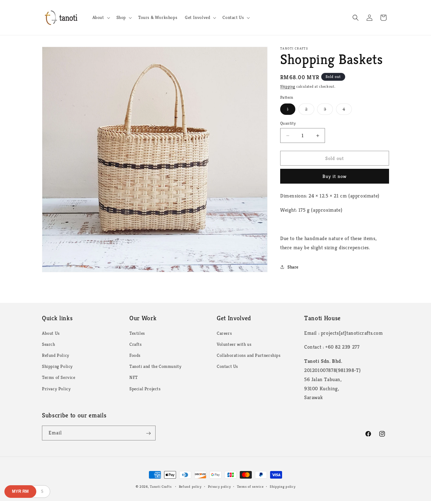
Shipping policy (283, 486)
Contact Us (227, 366)
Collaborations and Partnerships (249, 355)
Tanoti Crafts (160, 486)
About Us (51, 333)
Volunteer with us (234, 344)
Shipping (287, 86)
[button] (101, 17)
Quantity (288, 123)
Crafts (135, 344)
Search (48, 344)
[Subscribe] (148, 433)
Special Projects (145, 388)
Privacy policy (219, 486)
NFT (133, 377)
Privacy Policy (56, 388)
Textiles (137, 333)
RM (20, 491)
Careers (224, 333)
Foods (135, 355)
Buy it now (334, 176)
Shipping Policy (57, 366)
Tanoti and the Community (155, 366)
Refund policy (190, 486)
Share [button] (292, 267)
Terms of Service (58, 377)
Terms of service (250, 486)
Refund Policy (55, 355)
